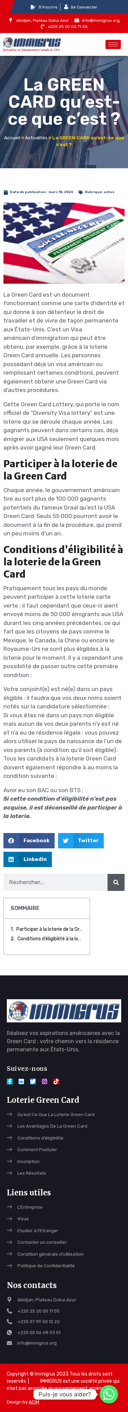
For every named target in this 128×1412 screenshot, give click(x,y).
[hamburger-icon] (113, 44)
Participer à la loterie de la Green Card (49, 929)
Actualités (36, 137)
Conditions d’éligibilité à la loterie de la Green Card (50, 939)
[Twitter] (33, 1081)
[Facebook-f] (10, 1081)
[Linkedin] (21, 1081)
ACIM (34, 1402)
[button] (29, 840)
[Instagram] (44, 1081)
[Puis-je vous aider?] (109, 1394)
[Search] (116, 882)
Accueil (12, 137)
